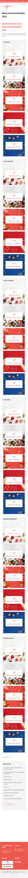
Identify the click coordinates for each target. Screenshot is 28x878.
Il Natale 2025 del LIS (9, 795)
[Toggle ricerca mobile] (22, 4)
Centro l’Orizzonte (12, 33)
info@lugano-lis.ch (20, 850)
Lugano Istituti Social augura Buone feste (14, 790)
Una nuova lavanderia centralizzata (12, 798)
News (11, 757)
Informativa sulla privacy (23, 872)
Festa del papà (7, 779)
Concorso (6, 787)
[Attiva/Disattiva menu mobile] (25, 4)
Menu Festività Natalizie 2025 (11, 793)
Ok (14, 875)
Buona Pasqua (7, 776)
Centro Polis (5, 35)
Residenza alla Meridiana (14, 35)
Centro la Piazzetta (22, 33)
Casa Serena (4, 33)
